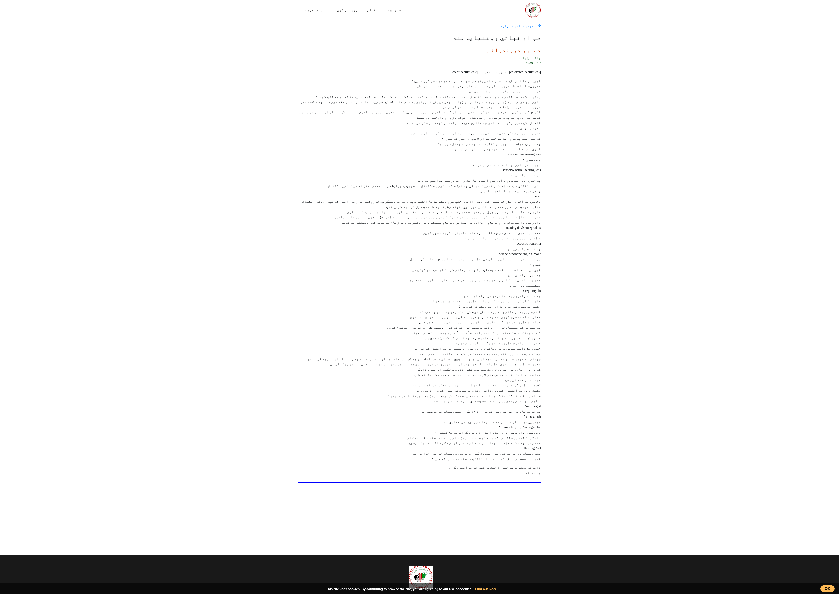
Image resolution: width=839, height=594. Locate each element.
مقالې (372, 10)
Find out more (486, 589)
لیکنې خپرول (314, 10)
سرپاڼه (394, 10)
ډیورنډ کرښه (346, 10)
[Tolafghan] (533, 9)
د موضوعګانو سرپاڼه (519, 26)
